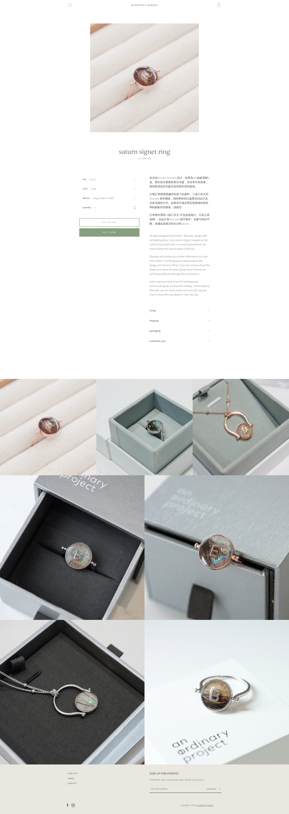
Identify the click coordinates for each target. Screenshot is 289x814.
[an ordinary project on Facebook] (67, 805)
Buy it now (109, 232)
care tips (73, 773)
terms (71, 778)
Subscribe (212, 789)
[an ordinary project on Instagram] (73, 805)
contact (72, 783)
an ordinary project (205, 805)
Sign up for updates (164, 773)
